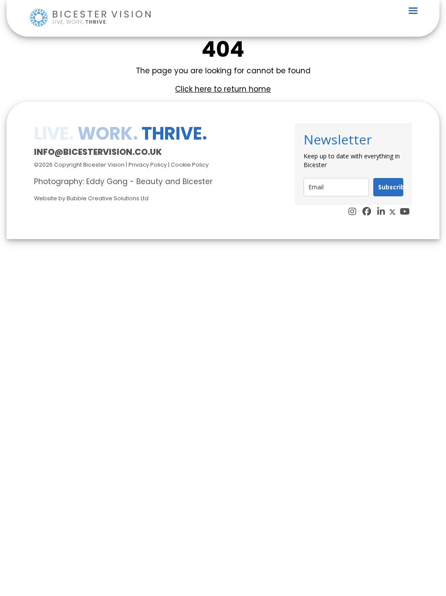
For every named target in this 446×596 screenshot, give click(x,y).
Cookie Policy (190, 164)
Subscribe (390, 187)
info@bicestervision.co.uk (98, 152)
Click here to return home (223, 89)
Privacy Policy (147, 164)
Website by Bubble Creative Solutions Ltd (91, 198)
